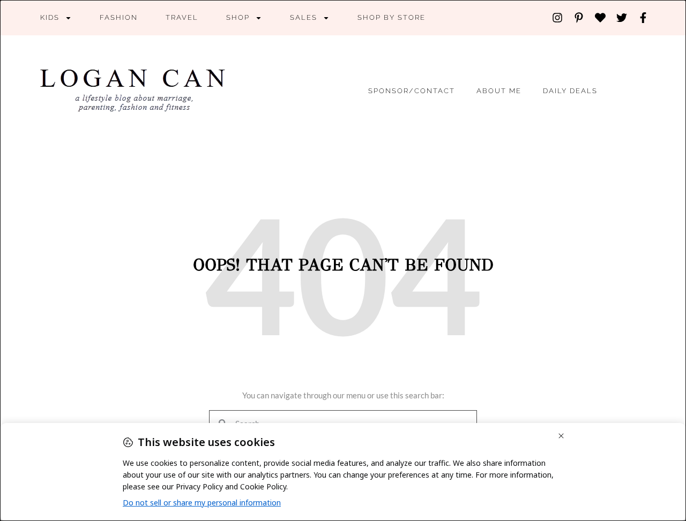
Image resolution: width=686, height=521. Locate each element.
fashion (119, 17)
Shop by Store (391, 17)
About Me (498, 91)
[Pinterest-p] (578, 17)
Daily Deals (570, 91)
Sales (303, 17)
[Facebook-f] (643, 17)
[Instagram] (557, 17)
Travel (182, 17)
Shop (238, 17)
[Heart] (600, 17)
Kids (49, 17)
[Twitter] (621, 17)
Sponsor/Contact (411, 91)
